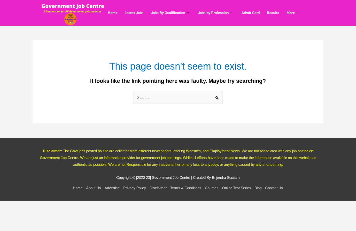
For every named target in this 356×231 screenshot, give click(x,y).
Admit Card (250, 13)
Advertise (112, 188)
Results (273, 13)
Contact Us (274, 188)
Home (112, 13)
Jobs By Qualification (168, 13)
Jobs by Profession (213, 13)
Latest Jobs (134, 13)
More (290, 13)
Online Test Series (236, 188)
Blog (258, 188)
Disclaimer (158, 188)
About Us (93, 188)
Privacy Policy (134, 188)
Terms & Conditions (185, 188)
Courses (211, 188)
